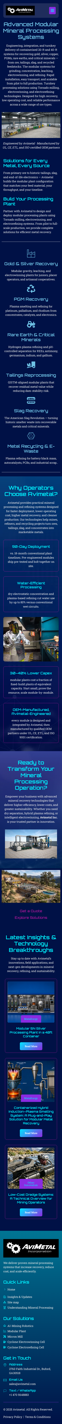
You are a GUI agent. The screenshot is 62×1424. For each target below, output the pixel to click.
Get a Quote (31, 911)
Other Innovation (31, 1184)
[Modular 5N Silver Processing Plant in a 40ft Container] (31, 1002)
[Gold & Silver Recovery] (31, 253)
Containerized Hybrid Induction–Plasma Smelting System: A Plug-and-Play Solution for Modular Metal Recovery (31, 1115)
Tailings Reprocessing (31, 375)
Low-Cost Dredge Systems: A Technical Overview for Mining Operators (31, 1198)
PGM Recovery (31, 299)
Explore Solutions (31, 917)
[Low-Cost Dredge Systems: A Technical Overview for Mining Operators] (31, 1168)
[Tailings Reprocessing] (31, 365)
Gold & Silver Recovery (31, 263)
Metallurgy (31, 1018)
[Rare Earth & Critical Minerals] (31, 324)
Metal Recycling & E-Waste (31, 449)
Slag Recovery (31, 410)
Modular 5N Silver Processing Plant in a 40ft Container (31, 1032)
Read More (31, 1046)
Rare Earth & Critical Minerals (31, 337)
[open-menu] (52, 10)
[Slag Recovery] (31, 400)
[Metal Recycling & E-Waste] (31, 436)
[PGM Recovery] (31, 289)
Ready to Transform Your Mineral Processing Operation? (31, 775)
